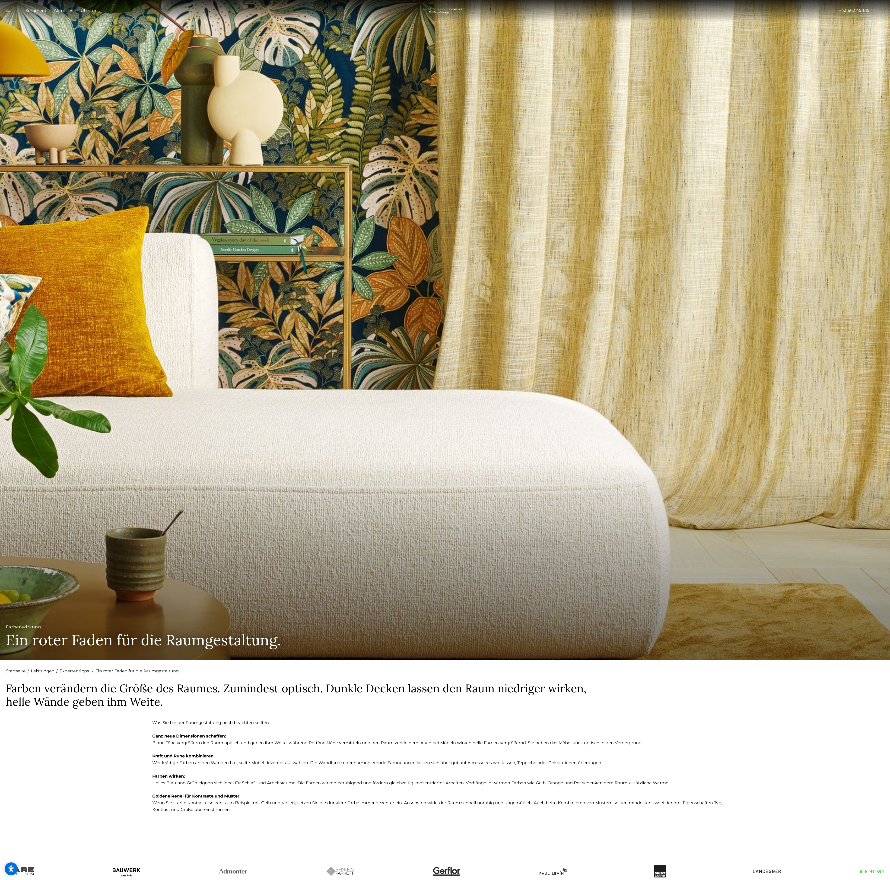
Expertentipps (76, 671)
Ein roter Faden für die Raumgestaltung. (137, 671)
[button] (11, 868)
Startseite (17, 671)
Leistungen (44, 671)
